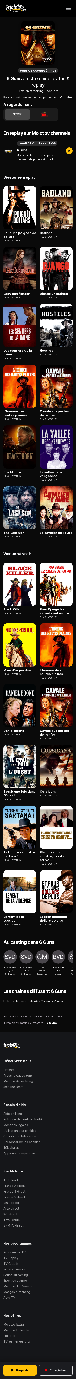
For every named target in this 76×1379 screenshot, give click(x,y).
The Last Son (13, 533)
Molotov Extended (16, 1330)
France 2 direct (14, 1186)
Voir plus (66, 97)
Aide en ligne (12, 1114)
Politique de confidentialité (22, 1119)
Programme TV (14, 1252)
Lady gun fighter (16, 294)
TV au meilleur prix (16, 1341)
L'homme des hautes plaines (15, 413)
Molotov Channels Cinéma (47, 1001)
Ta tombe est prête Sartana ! (19, 854)
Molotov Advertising (18, 1081)
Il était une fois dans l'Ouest (19, 793)
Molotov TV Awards (17, 1286)
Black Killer (12, 609)
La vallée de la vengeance (51, 474)
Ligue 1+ (9, 1336)
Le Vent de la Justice (13, 918)
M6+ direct (11, 1203)
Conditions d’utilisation (19, 1136)
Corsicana (48, 792)
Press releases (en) (17, 1075)
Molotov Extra (13, 1324)
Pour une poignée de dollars (19, 235)
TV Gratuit (10, 1264)
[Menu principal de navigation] (68, 8)
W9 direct (10, 1214)
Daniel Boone (13, 731)
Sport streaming (15, 1281)
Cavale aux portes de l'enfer (54, 413)
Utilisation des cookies (19, 1131)
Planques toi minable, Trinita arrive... (52, 856)
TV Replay (10, 1258)
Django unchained (54, 294)
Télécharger (12, 1148)
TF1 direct (10, 1180)
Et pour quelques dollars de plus (53, 918)
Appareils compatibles (19, 1153)
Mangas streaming (16, 1292)
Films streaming (14, 1269)
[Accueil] (15, 8)
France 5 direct (14, 1197)
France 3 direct (14, 1191)
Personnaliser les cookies (21, 1142)
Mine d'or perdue (17, 670)
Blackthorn (12, 472)
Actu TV (9, 1298)
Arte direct (11, 1208)
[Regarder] (69, 151)
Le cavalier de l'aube (56, 533)
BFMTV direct (13, 1225)
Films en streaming (31, 91)
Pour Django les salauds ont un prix (55, 611)
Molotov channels (15, 1001)
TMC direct (11, 1220)
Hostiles (46, 351)
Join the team (13, 1087)
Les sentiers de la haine (17, 352)
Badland (46, 233)
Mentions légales (15, 1125)
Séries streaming (15, 1275)
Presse (8, 1070)
